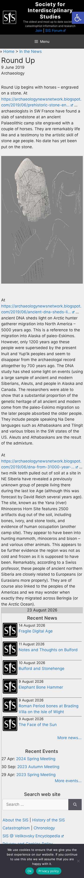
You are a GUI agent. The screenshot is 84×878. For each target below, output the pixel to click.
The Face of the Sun (38, 724)
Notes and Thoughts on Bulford (48, 649)
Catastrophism (16, 828)
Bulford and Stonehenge (41, 668)
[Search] (75, 804)
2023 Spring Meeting (36, 774)
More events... (68, 780)
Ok (30, 871)
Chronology (44, 828)
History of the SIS (48, 820)
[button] (78, 18)
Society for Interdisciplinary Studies (50, 10)
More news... (69, 737)
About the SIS (15, 820)
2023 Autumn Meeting (38, 766)
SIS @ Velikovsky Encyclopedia (31, 836)
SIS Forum (53, 30)
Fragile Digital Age (36, 631)
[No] (78, 861)
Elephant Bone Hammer (41, 687)
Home (9, 51)
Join (38, 30)
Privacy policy (48, 871)
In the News (30, 51)
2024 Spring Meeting (35, 758)
